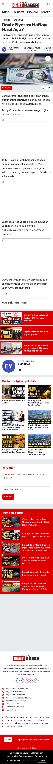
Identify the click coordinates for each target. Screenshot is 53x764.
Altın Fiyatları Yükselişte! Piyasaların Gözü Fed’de (38, 403)
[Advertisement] (26, 622)
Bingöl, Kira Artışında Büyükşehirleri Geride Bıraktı (38, 427)
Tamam (42, 760)
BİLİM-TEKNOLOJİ (22, 724)
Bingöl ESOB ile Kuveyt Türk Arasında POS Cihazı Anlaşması (13, 427)
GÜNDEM (19, 12)
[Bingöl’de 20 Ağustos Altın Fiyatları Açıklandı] (13, 441)
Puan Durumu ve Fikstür (16, 701)
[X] (21, 680)
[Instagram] (26, 680)
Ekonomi (18, 20)
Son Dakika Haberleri (15, 707)
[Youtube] (31, 680)
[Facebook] (17, 680)
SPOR (6, 720)
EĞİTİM (41, 720)
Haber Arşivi (11, 710)
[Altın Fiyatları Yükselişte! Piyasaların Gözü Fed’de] (39, 392)
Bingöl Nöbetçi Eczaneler (17, 689)
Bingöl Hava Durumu (14, 692)
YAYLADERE (33, 717)
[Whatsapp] (36, 680)
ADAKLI (7, 724)
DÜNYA (37, 724)
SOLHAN (8, 727)
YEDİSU (19, 727)
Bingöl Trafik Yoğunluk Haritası (19, 698)
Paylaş (8, 88)
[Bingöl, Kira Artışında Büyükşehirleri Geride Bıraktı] (39, 417)
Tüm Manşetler (12, 704)
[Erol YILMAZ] (8, 366)
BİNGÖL (6, 12)
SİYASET (45, 12)
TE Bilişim (33, 748)
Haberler (6, 20)
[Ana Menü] (3, 4)
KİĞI (46, 724)
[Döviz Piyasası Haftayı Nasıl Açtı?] (26, 68)
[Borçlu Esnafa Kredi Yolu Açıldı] (13, 392)
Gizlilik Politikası (29, 760)
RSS (9, 740)
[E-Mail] (20, 370)
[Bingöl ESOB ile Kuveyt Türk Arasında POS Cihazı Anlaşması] (13, 417)
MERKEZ (30, 720)
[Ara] (48, 4)
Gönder (8, 497)
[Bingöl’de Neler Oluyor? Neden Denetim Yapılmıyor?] (39, 441)
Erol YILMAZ (24, 364)
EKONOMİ (32, 12)
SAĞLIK (46, 717)
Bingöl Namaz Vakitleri (15, 695)
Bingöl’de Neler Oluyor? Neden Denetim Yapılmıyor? (37, 452)
